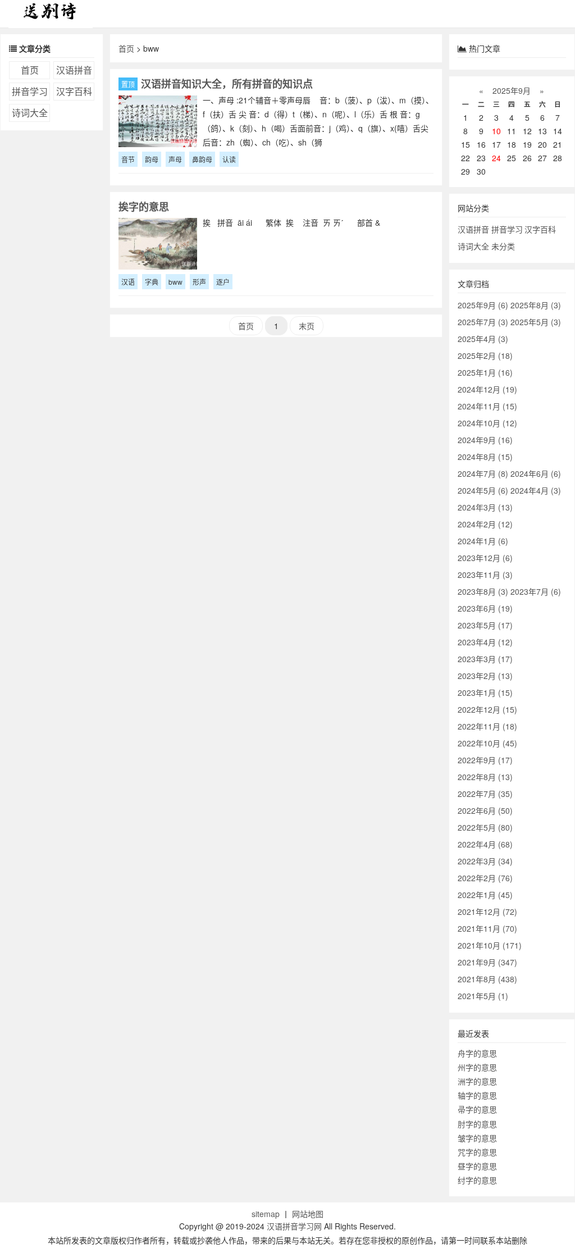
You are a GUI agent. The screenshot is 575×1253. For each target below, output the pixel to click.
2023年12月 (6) (485, 557)
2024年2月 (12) (485, 524)
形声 (199, 281)
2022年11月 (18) (487, 726)
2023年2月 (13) (485, 675)
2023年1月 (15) (485, 692)
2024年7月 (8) (483, 473)
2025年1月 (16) (485, 372)
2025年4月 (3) (483, 338)
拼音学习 (30, 91)
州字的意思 (477, 1067)
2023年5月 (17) (485, 625)
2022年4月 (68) (485, 844)
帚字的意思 (477, 1109)
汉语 (128, 281)
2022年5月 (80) (485, 827)
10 (496, 130)
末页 (306, 325)
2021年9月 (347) (487, 962)
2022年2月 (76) (485, 877)
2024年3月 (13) (485, 507)
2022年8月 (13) (485, 776)
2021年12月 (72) (487, 911)
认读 (229, 159)
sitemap (266, 1213)
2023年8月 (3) (483, 591)
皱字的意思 (477, 1137)
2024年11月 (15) (487, 406)
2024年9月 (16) (485, 439)
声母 (175, 159)
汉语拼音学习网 (294, 1226)
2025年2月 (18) (485, 355)
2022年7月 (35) (485, 793)
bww (175, 281)
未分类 (503, 246)
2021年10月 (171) (490, 945)
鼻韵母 (202, 159)
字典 (151, 281)
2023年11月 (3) (485, 574)
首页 (30, 69)
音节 (128, 159)
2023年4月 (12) (485, 642)
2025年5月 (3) (535, 321)
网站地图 (307, 1213)
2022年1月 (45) (485, 894)
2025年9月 (511, 90)
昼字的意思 (477, 1166)
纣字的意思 (477, 1180)
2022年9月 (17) (485, 760)
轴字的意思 (477, 1095)
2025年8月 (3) (535, 305)
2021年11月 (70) (487, 928)
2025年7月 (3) (483, 321)
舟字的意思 (477, 1053)
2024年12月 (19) (487, 389)
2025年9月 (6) (483, 305)
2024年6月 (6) (535, 473)
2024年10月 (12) (487, 423)
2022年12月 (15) (487, 709)
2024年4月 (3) (535, 490)
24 (496, 157)
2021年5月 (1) (483, 995)
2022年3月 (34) (485, 861)
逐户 (223, 281)
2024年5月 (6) (483, 490)
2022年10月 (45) (487, 743)
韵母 (151, 159)
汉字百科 (74, 91)
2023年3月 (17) (485, 658)
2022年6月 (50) (485, 810)
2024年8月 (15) (485, 456)
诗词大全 (30, 112)
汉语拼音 (74, 69)
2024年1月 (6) (483, 540)
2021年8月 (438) (487, 979)
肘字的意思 (477, 1123)
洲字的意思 (477, 1081)
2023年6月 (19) (485, 608)
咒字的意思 (477, 1152)
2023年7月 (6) (535, 591)
